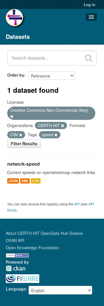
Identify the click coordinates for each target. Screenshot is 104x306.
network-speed (23, 163)
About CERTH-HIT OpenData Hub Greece (44, 233)
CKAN (15, 268)
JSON (13, 180)
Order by (15, 75)
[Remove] (11, 116)
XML (25, 180)
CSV (35, 180)
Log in (89, 4)
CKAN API (15, 240)
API (77, 203)
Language (16, 289)
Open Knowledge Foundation (32, 247)
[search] (88, 58)
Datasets (18, 36)
